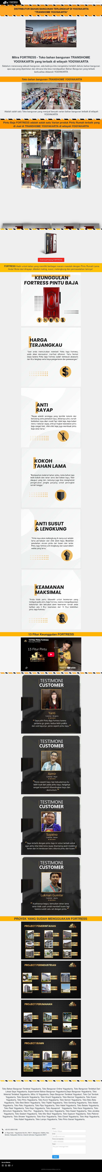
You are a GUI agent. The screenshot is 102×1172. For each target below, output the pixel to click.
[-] (3, 1165)
